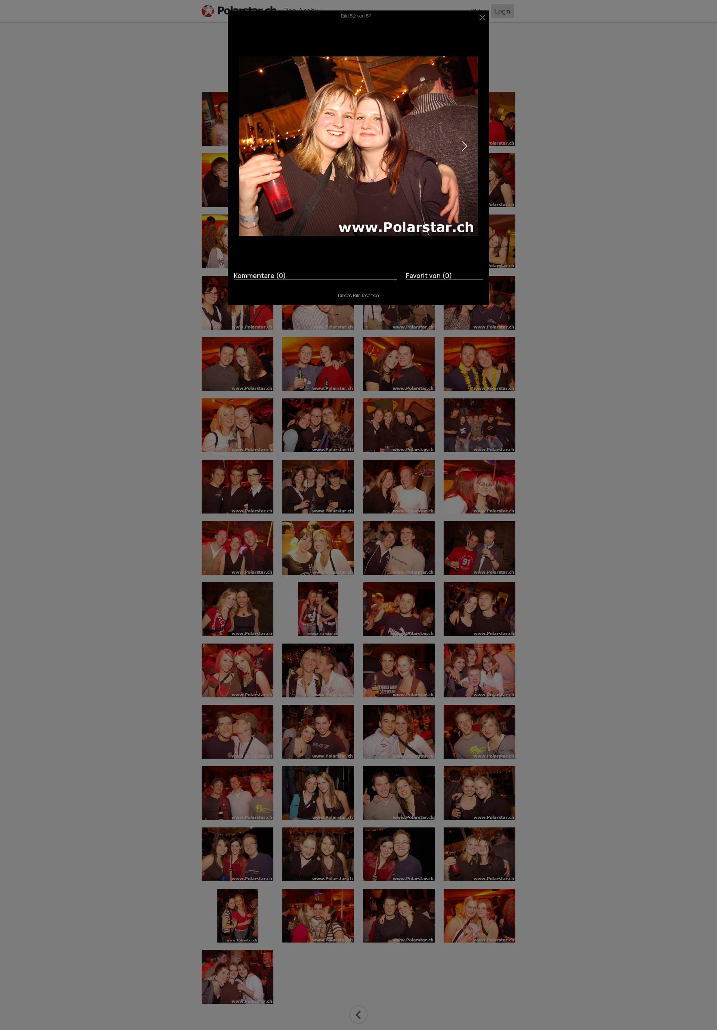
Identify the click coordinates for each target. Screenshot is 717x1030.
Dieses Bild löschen (358, 295)
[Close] (482, 18)
